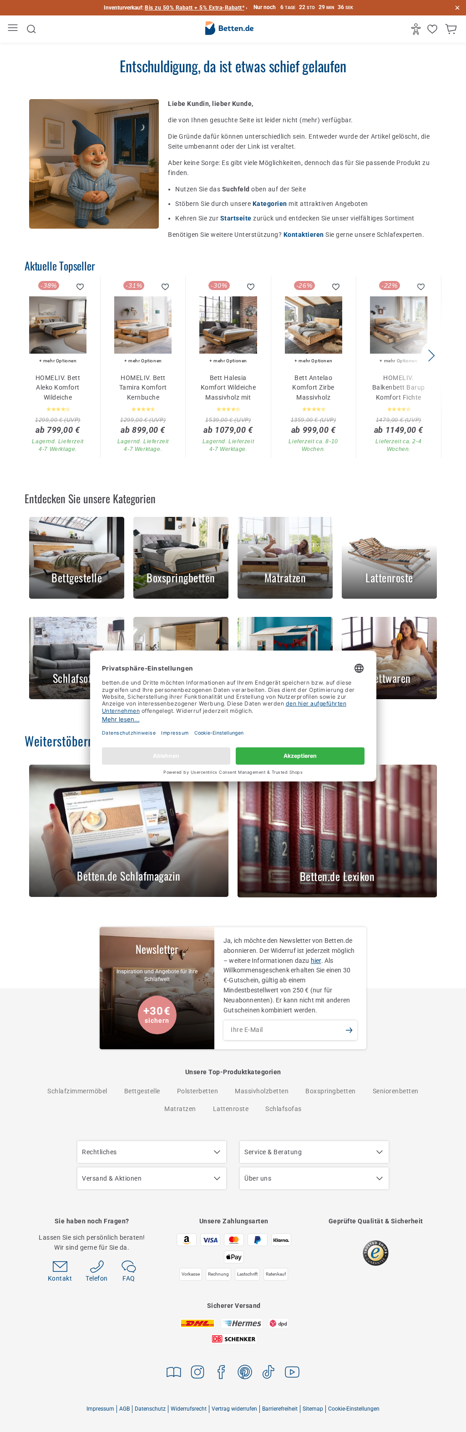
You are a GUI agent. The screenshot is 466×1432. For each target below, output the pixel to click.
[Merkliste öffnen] (433, 29)
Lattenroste (231, 1108)
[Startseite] (229, 29)
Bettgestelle (142, 1091)
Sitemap (313, 1409)
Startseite (236, 218)
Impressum (100, 1409)
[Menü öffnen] (14, 29)
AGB (124, 1409)
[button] (431, 355)
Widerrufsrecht (189, 1409)
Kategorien (271, 203)
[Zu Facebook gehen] (221, 1373)
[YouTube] (292, 1373)
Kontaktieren (305, 234)
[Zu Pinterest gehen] (245, 1373)
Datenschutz (150, 1409)
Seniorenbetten (396, 1091)
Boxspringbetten (330, 1091)
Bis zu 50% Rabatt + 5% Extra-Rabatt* (194, 8)
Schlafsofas (283, 1108)
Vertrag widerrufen (234, 1409)
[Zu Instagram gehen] (197, 1373)
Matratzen (180, 1108)
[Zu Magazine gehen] (174, 1373)
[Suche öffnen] (31, 29)
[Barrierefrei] (417, 29)
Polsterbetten (197, 1091)
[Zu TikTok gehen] (268, 1373)
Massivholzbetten (262, 1091)
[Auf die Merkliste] (80, 287)
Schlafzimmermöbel (77, 1091)
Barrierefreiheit (280, 1409)
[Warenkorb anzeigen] (452, 29)
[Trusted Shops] (376, 1253)
